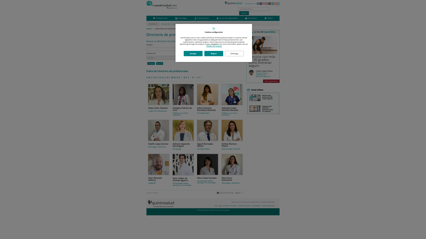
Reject (214, 53)
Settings (234, 53)
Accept (193, 53)
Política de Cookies (214, 46)
